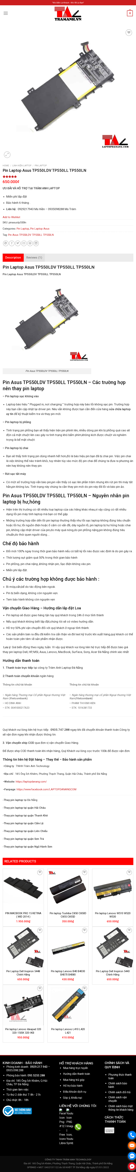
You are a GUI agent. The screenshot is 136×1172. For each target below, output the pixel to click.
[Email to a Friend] (24, 243)
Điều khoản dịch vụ (74, 1091)
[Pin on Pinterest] (30, 243)
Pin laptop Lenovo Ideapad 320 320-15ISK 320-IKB (23, 1031)
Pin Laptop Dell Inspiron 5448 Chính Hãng (23, 973)
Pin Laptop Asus (39, 228)
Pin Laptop (41, 165)
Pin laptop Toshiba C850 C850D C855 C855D (68, 915)
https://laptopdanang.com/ (31, 781)
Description (13, 257)
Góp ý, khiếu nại (72, 1097)
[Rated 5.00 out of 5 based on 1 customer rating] (68, 176)
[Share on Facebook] (12, 243)
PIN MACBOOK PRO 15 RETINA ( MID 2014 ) (23, 915)
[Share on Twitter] (18, 243)
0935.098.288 (14, 1070)
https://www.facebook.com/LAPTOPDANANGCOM (46, 789)
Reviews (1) (34, 257)
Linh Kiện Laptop (21, 165)
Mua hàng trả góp (73, 1080)
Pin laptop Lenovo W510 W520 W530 (113, 915)
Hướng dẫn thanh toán (76, 1074)
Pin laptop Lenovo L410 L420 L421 (68, 1031)
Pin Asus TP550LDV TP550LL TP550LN (31, 234)
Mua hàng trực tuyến (75, 1068)
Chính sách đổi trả (119, 1092)
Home (6, 165)
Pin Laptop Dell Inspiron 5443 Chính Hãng (113, 973)
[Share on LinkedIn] (36, 243)
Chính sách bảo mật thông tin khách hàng (120, 1107)
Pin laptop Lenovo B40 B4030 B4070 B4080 (68, 973)
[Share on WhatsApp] (5, 243)
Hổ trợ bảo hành (73, 1085)
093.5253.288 (36, 1075)
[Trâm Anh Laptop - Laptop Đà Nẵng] (68, 13)
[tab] (13, 258)
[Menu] (6, 13)
